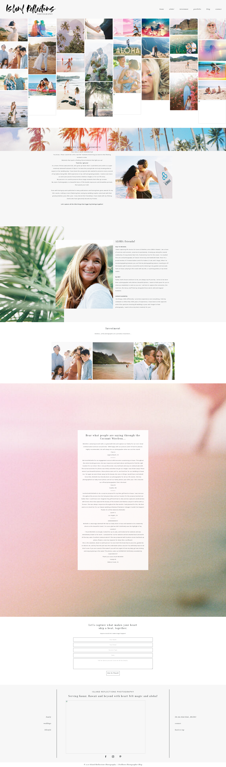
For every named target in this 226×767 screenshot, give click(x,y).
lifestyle (47, 730)
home (162, 9)
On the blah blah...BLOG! (185, 717)
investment (183, 9)
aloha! (171, 9)
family (48, 717)
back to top (179, 730)
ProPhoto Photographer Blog (130, 765)
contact (218, 9)
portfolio (197, 9)
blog (208, 9)
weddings (47, 724)
